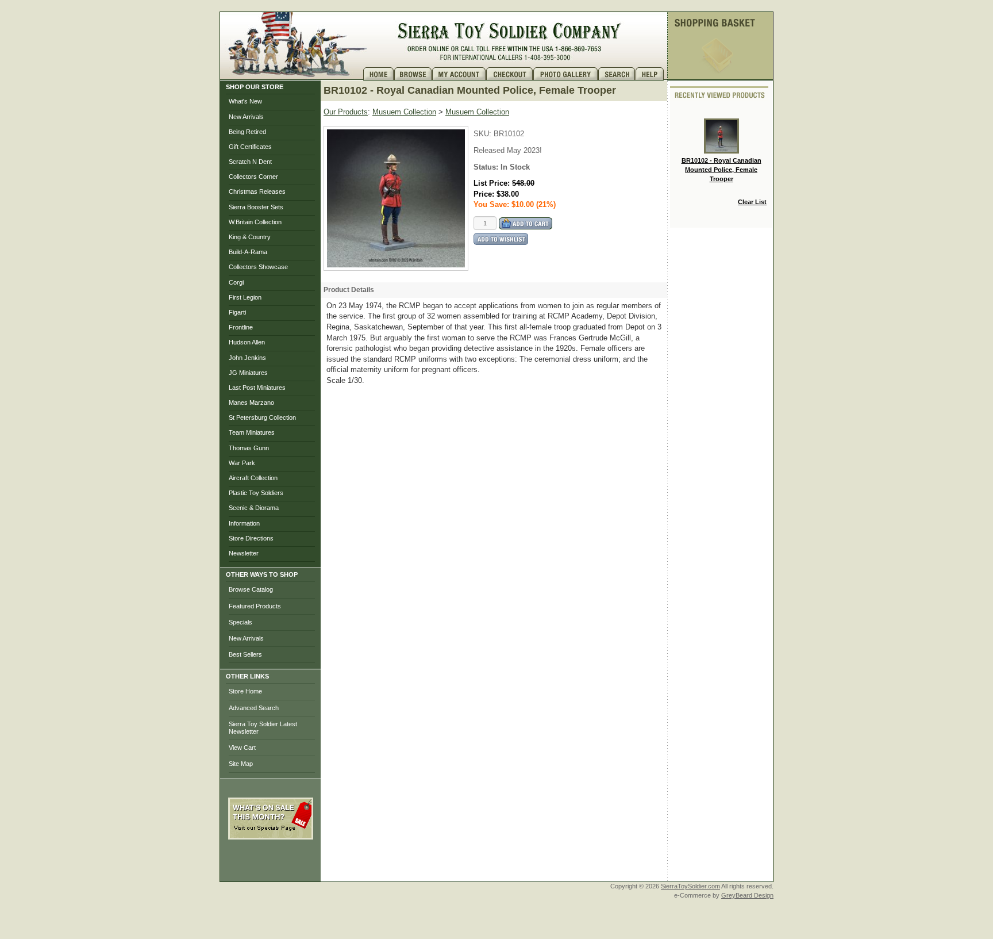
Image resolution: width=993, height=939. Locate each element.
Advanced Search (254, 707)
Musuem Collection (404, 112)
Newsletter (244, 553)
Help (651, 74)
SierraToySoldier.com (690, 886)
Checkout (509, 74)
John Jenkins (247, 357)
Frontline (241, 327)
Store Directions (251, 538)
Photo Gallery (565, 74)
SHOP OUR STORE (254, 86)
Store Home (245, 691)
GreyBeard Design (747, 895)
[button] (271, 864)
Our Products (346, 112)
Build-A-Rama (248, 251)
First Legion (245, 297)
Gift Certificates (250, 146)
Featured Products (255, 606)
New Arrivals (246, 116)
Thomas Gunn (249, 447)
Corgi (236, 282)
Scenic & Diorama (254, 507)
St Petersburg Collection (262, 417)
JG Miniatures (248, 372)
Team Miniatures (252, 432)
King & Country (250, 236)
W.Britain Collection (255, 222)
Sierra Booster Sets (256, 207)
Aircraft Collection (253, 477)
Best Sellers (245, 654)
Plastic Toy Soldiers (256, 492)
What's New (245, 101)
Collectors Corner (253, 176)
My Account (459, 74)
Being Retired (247, 131)
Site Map (241, 763)
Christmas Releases (257, 191)
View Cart (242, 747)
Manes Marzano (251, 402)
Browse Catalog (251, 589)
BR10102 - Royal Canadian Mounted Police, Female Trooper (721, 169)
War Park (242, 462)
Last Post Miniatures (257, 387)
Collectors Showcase (258, 266)
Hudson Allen (247, 342)
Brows (413, 74)
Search (617, 74)
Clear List (752, 201)
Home (378, 74)
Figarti (237, 312)
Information (244, 523)
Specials (240, 622)
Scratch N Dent (250, 161)
